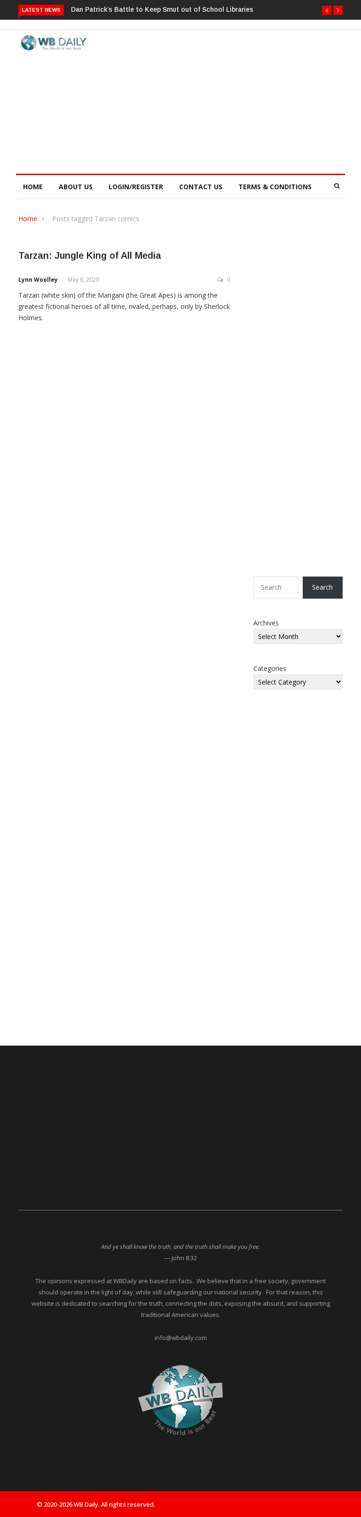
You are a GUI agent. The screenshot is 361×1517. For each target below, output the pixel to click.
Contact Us (200, 186)
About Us (76, 186)
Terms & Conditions (275, 186)
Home (33, 186)
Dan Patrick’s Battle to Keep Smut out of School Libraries (162, 9)
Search (322, 587)
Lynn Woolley (38, 280)
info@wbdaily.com (181, 1337)
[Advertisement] (232, 100)
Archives (266, 622)
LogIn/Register (136, 186)
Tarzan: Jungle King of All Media (89, 255)
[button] (326, 10)
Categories (269, 668)
